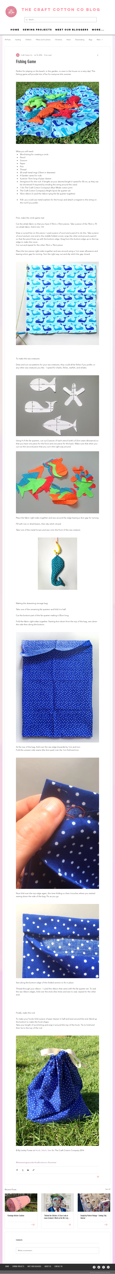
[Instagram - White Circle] (108, 1267)
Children (28, 40)
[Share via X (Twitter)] (22, 1170)
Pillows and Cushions (43, 40)
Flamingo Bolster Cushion (16, 1215)
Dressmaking (79, 40)
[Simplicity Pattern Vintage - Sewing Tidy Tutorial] (94, 1202)
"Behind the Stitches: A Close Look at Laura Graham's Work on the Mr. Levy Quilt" (56, 1216)
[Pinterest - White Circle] (103, 1267)
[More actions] (97, 55)
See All (107, 1189)
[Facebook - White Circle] (94, 1267)
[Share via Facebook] (17, 1170)
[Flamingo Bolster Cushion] (21, 1202)
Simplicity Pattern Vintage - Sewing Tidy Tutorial (93, 1216)
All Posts (8, 40)
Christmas (58, 40)
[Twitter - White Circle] (98, 1267)
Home (68, 40)
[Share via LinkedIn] (28, 1170)
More (99, 40)
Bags (90, 40)
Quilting (18, 40)
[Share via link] (33, 1170)
